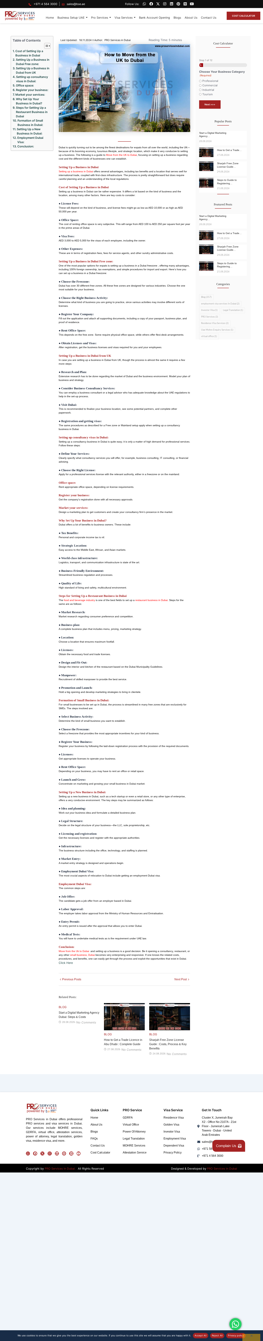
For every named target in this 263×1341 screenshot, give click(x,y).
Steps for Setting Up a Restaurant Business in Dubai (32, 112)
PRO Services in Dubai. (60, 1168)
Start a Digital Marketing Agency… (212, 134)
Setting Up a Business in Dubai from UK (32, 70)
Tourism (207, 94)
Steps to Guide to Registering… (227, 182)
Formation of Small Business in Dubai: (30, 123)
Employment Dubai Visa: (30, 140)
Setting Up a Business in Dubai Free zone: (32, 62)
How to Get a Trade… (229, 150)
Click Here (66, 963)
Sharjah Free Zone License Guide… (227, 165)
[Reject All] (251, 1337)
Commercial (210, 85)
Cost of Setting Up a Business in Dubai (29, 53)
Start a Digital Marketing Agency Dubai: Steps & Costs (79, 1014)
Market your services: (30, 94)
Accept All (200, 1335)
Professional (210, 81)
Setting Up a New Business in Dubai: (29, 131)
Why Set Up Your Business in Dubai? (29, 101)
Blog (63, 1007)
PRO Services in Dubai (222, 1168)
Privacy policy (236, 1335)
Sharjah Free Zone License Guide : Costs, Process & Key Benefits (168, 1044)
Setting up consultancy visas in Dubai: (32, 79)
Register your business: (32, 90)
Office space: (25, 85)
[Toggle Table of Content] (46, 46)
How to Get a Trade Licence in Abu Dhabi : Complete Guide (123, 1042)
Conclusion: (25, 146)
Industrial (208, 90)
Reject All (217, 1335)
